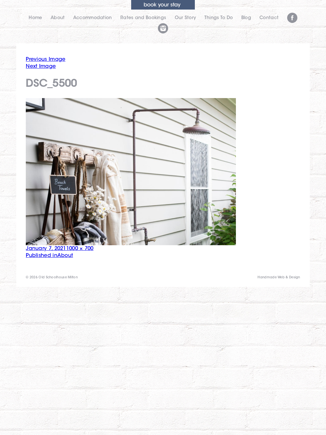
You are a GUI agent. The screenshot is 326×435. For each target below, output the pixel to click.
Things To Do (218, 18)
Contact (269, 18)
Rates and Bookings (143, 18)
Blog (246, 18)
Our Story (185, 18)
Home (35, 18)
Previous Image (45, 59)
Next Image (41, 66)
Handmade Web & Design (279, 277)
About (58, 18)
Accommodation (92, 18)
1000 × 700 (80, 248)
